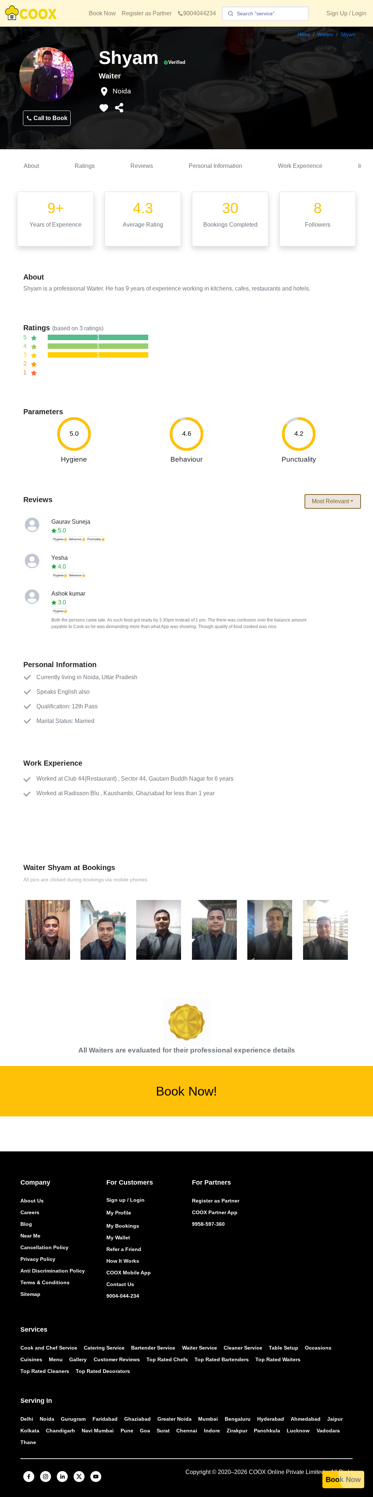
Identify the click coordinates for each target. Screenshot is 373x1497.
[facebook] (28, 1476)
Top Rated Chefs (167, 1359)
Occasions (318, 1348)
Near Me (30, 1236)
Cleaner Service (243, 1348)
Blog (26, 1224)
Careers (29, 1212)
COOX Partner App (214, 1212)
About (31, 166)
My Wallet (118, 1237)
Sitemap (30, 1294)
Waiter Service (199, 1348)
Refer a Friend (123, 1249)
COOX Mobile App (128, 1272)
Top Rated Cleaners (44, 1371)
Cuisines (31, 1359)
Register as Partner (147, 13)
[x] (79, 1476)
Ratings (85, 166)
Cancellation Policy (44, 1247)
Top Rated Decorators (103, 1371)
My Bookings (122, 1226)
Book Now (102, 13)
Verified (176, 62)
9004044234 (199, 13)
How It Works (122, 1261)
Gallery (78, 1359)
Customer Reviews (117, 1359)
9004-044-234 (122, 1296)
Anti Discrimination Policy (52, 1271)
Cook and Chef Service (48, 1348)
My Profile (118, 1213)
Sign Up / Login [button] (346, 13)
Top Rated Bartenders (222, 1359)
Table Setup (283, 1348)
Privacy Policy (37, 1259)
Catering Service (104, 1348)
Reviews (141, 166)
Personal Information (215, 166)
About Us (32, 1201)
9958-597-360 (208, 1224)
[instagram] (45, 1476)
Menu (56, 1359)
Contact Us (120, 1284)
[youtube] (95, 1476)
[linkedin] (62, 1476)
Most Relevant (330, 501)
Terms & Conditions (45, 1282)
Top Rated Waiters (278, 1359)
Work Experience (300, 166)
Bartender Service (153, 1348)
